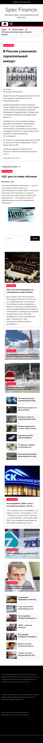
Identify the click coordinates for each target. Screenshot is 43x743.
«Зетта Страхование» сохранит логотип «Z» (22, 554)
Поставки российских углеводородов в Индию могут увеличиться (27, 400)
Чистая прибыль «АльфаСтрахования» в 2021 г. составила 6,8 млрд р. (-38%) (27, 617)
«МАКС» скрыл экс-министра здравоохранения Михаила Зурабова (25, 626)
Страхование (12, 499)
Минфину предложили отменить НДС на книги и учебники (27, 427)
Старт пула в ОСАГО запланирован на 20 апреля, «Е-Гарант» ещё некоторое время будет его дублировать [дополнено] (27, 608)
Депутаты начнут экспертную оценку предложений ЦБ (25, 645)
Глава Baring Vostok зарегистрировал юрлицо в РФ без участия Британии (27, 437)
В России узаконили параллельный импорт (19, 56)
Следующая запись (10, 167)
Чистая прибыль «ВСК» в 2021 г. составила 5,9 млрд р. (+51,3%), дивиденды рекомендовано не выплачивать (20, 505)
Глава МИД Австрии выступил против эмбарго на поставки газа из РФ (20, 388)
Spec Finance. (21, 10)
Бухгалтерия (8, 45)
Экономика (11, 286)
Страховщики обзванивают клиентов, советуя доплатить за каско (27, 599)
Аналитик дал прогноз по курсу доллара (27, 409)
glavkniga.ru (16, 158)
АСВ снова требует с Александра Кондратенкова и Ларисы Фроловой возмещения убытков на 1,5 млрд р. (20, 587)
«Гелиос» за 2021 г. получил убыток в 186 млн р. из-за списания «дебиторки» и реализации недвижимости (26, 654)
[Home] (5, 24)
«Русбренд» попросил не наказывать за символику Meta (26, 446)
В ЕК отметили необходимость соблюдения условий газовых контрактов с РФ (20, 291)
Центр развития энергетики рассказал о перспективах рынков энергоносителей (22, 355)
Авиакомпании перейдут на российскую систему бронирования (27, 455)
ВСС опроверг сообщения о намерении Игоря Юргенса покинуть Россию (27, 636)
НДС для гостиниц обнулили (19, 176)
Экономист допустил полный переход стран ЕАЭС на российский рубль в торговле (27, 418)
